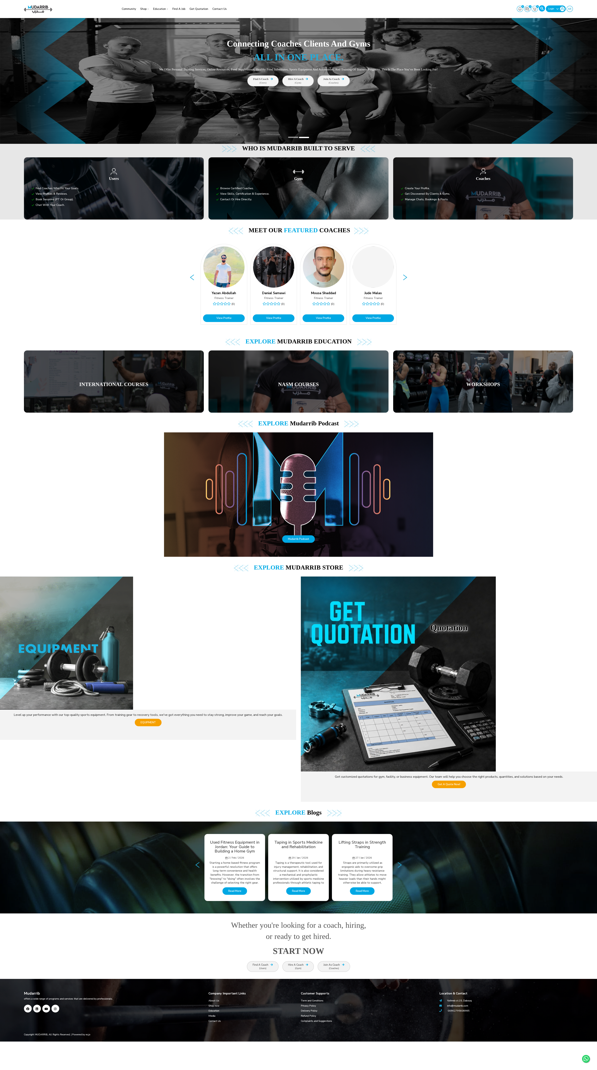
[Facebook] (28, 1008)
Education (159, 9)
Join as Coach (331, 81)
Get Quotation (199, 9)
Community (129, 9)
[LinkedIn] (37, 1008)
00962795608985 (459, 1010)
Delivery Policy (309, 1010)
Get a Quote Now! (449, 784)
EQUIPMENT (148, 722)
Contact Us (219, 9)
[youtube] (46, 1008)
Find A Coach (261, 81)
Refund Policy (308, 1016)
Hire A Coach (296, 81)
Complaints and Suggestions (316, 1021)
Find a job (178, 9)
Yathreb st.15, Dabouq (459, 1000)
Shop (143, 9)
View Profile (223, 318)
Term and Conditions (312, 1000)
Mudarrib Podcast (298, 539)
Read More (234, 891)
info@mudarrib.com (457, 1005)
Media (211, 1016)
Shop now (214, 1005)
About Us (213, 1000)
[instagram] (55, 1008)
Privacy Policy (308, 1005)
